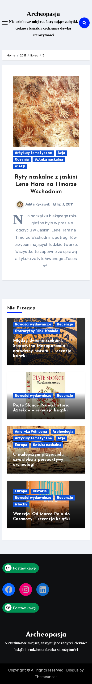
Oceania (22, 160)
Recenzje (65, 324)
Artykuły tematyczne (33, 153)
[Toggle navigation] (5, 23)
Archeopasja (43, 13)
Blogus (72, 670)
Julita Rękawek (37, 204)
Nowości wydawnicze (33, 324)
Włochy (21, 504)
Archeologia (63, 432)
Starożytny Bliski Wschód (36, 331)
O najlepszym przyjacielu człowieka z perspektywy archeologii (38, 460)
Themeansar (46, 677)
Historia (40, 491)
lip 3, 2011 (65, 204)
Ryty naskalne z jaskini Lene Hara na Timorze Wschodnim (46, 184)
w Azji (20, 166)
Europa (21, 445)
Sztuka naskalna (48, 160)
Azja (61, 153)
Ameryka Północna (31, 432)
